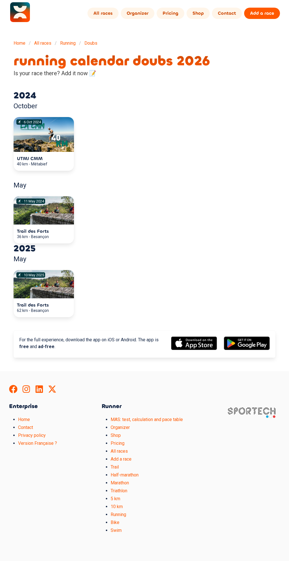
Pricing (170, 13)
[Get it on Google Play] (247, 348)
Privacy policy (32, 435)
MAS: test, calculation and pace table (147, 419)
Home (19, 43)
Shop (198, 13)
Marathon (120, 483)
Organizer (137, 13)
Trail (115, 467)
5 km (115, 498)
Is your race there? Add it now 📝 (55, 73)
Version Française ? (37, 443)
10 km (117, 506)
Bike (115, 522)
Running (68, 43)
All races (103, 13)
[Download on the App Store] (194, 348)
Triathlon (119, 490)
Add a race (262, 13)
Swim (116, 530)
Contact (227, 13)
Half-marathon (125, 475)
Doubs (90, 43)
